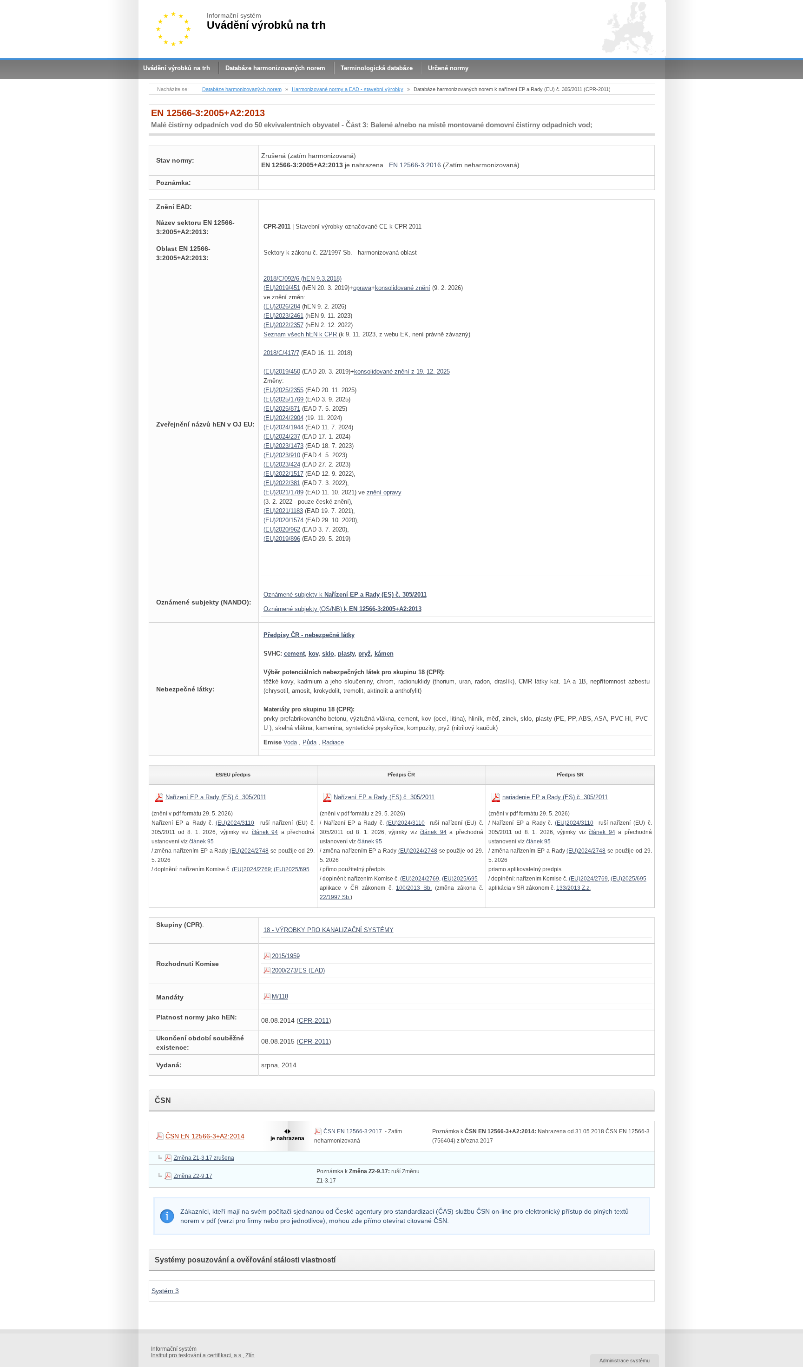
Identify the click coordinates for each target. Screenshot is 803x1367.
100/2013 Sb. (414, 888)
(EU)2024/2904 (283, 417)
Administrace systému (624, 1360)
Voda (290, 742)
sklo (328, 653)
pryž (364, 653)
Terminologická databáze (377, 68)
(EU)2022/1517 (283, 473)
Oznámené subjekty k (345, 594)
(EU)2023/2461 (283, 315)
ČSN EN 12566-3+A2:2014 (204, 1136)
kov (313, 653)
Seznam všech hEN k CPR (301, 334)
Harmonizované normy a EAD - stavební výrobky (347, 89)
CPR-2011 (314, 1020)
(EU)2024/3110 (235, 823)
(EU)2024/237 (281, 436)
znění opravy (384, 492)
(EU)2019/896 (281, 538)
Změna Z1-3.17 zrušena (204, 1158)
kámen (384, 653)
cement (294, 653)
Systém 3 (165, 1291)
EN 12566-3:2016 (415, 165)
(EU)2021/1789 (283, 492)
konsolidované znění (402, 287)
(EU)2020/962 (281, 529)
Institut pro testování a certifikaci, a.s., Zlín (203, 1355)
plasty (346, 653)
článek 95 (201, 841)
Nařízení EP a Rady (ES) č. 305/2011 (215, 797)
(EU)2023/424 (281, 464)
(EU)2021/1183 (283, 510)
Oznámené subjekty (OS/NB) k (342, 608)
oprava (362, 287)
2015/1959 (286, 956)
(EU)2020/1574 (283, 520)
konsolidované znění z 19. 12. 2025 (402, 371)
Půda (309, 742)
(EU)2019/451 (281, 287)
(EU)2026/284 (281, 306)
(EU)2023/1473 (283, 445)
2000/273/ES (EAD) (298, 970)
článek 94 (265, 832)
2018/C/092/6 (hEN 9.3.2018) (302, 278)
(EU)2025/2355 (283, 390)
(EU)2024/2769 (251, 869)
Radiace (333, 742)
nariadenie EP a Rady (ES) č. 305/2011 (555, 797)
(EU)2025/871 (281, 408)
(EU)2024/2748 (249, 851)
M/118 (280, 996)
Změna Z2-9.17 (193, 1176)
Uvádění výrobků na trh (176, 68)
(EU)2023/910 (281, 455)
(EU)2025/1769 (284, 399)
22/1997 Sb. (335, 897)
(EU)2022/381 (281, 483)
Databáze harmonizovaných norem (275, 68)
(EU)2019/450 (281, 371)
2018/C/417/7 (281, 352)
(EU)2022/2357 (283, 325)
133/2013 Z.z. (573, 888)
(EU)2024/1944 (283, 427)
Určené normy (448, 68)
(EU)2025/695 (291, 869)
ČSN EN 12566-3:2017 (352, 1131)
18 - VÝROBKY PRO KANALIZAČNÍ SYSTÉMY (328, 930)
